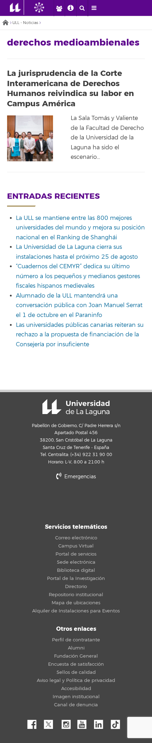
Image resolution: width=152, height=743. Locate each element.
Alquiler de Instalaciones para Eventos (76, 611)
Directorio (76, 586)
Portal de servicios (76, 554)
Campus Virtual (76, 546)
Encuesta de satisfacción (76, 664)
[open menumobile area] (93, 8)
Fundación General (76, 656)
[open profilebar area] (59, 8)
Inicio (5, 23)
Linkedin (101, 722)
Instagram (67, 722)
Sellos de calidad (76, 672)
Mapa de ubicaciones (76, 603)
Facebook (34, 722)
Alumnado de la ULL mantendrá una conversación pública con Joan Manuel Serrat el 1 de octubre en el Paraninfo (79, 305)
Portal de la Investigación (76, 578)
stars (76, 500)
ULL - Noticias (25, 22)
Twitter (51, 722)
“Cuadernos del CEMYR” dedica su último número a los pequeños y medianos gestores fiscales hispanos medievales (78, 276)
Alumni (76, 648)
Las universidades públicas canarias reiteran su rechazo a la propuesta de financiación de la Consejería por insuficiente (80, 335)
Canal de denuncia (76, 705)
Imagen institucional (76, 697)
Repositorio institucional (76, 595)
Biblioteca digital (76, 570)
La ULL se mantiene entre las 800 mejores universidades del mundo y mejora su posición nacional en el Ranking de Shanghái (80, 228)
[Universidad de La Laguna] (44, 7)
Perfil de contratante (76, 640)
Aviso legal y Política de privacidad (76, 680)
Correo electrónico (76, 538)
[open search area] (82, 8)
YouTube (84, 722)
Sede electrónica (76, 562)
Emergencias (79, 477)
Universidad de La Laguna (76, 407)
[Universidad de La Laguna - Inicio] (17, 7)
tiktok (117, 722)
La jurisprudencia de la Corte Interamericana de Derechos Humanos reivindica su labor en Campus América (70, 88)
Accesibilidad (76, 688)
